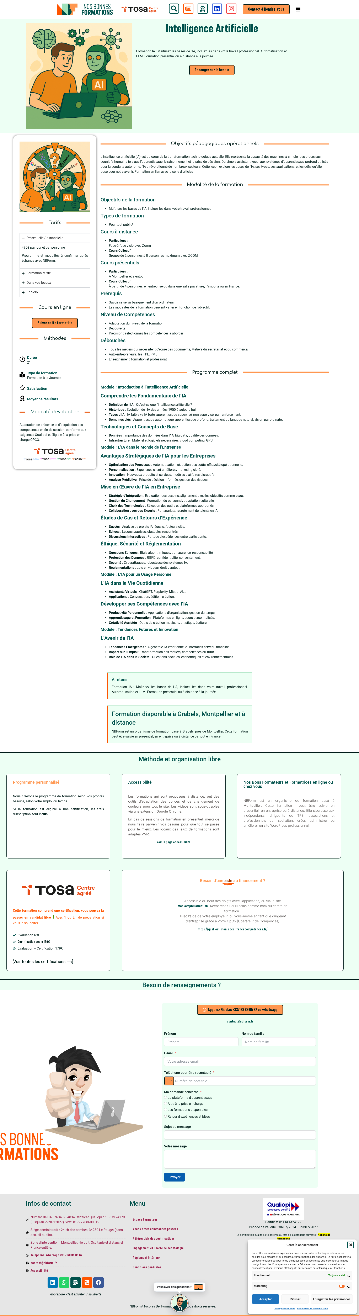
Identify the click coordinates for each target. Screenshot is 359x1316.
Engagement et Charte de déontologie (158, 1248)
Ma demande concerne (181, 1092)
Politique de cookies (284, 1308)
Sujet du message (177, 1127)
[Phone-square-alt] (87, 1282)
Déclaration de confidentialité (312, 1308)
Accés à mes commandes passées (155, 1229)
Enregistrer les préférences (331, 1299)
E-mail (168, 1053)
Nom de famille (253, 1034)
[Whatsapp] (64, 1282)
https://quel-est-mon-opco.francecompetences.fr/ (233, 929)
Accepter (265, 1299)
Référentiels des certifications (154, 1238)
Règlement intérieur (146, 1257)
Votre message (175, 1146)
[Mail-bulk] (75, 1282)
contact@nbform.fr (240, 1021)
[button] (351, 1245)
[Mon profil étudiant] (203, 9)
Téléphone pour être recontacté (187, 1073)
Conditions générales (147, 1267)
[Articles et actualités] (188, 9)
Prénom (170, 1034)
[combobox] (169, 1081)
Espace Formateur (145, 1219)
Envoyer (174, 1177)
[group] (180, 1303)
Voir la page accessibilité (174, 842)
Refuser (295, 1299)
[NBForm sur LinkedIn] (217, 9)
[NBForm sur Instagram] (231, 9)
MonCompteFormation (193, 906)
